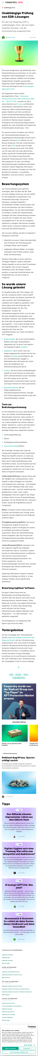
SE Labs (20, 104)
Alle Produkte (6, 977)
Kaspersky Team (10, 37)
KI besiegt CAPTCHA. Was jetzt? (19, 886)
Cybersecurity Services (8, 1003)
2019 (18, 140)
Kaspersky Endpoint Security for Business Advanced (16, 992)
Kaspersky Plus (6, 957)
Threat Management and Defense (11, 1006)
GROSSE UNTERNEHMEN (9, 998)
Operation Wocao (11, 387)
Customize (26, 1048)
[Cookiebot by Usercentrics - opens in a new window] (28, 1027)
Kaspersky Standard (7, 955)
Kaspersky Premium (7, 960)
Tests (25, 675)
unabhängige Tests (9, 7)
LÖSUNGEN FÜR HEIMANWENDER (12, 950)
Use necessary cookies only (19, 1052)
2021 (13, 146)
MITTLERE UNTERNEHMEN (10, 981)
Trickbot (24, 347)
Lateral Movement (11, 446)
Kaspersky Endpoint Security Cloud (12, 974)
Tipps (20, 810)
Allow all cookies (10, 1048)
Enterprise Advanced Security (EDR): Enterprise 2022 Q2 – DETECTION (18, 98)
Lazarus (7, 370)
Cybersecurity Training (8, 1014)
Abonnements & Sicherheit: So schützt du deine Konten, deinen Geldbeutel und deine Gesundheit (19, 922)
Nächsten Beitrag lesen (10, 753)
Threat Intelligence (7, 1017)
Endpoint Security (7, 1009)
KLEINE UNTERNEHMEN (9, 967)
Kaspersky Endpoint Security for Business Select (15, 989)
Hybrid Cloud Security (8, 1011)
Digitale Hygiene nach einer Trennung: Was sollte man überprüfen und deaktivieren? (19, 851)
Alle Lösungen (6, 963)
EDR (11, 675)
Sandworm (8, 351)
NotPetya (15, 356)
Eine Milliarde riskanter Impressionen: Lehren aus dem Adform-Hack (19, 817)
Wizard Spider (9, 339)
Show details (28, 1045)
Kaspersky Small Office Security (11, 972)
